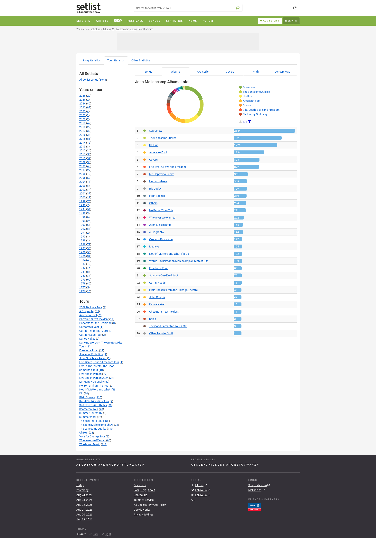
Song (91, 60)
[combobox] (188, 8)
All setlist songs (88, 79)
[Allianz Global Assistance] (254, 506)
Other (140, 60)
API (193, 499)
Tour (116, 60)
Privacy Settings (143, 514)
